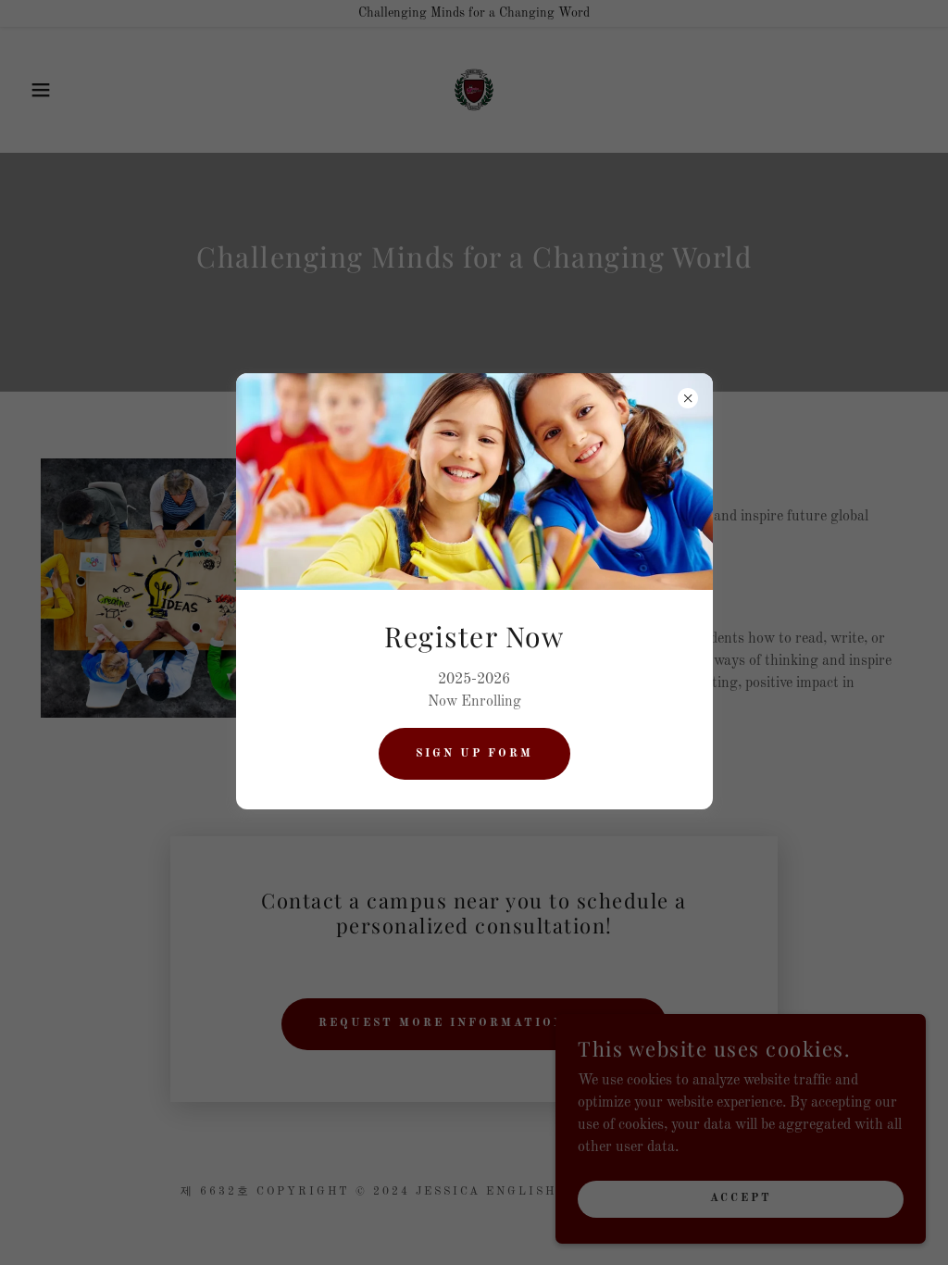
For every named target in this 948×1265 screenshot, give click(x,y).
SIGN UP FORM (474, 753)
